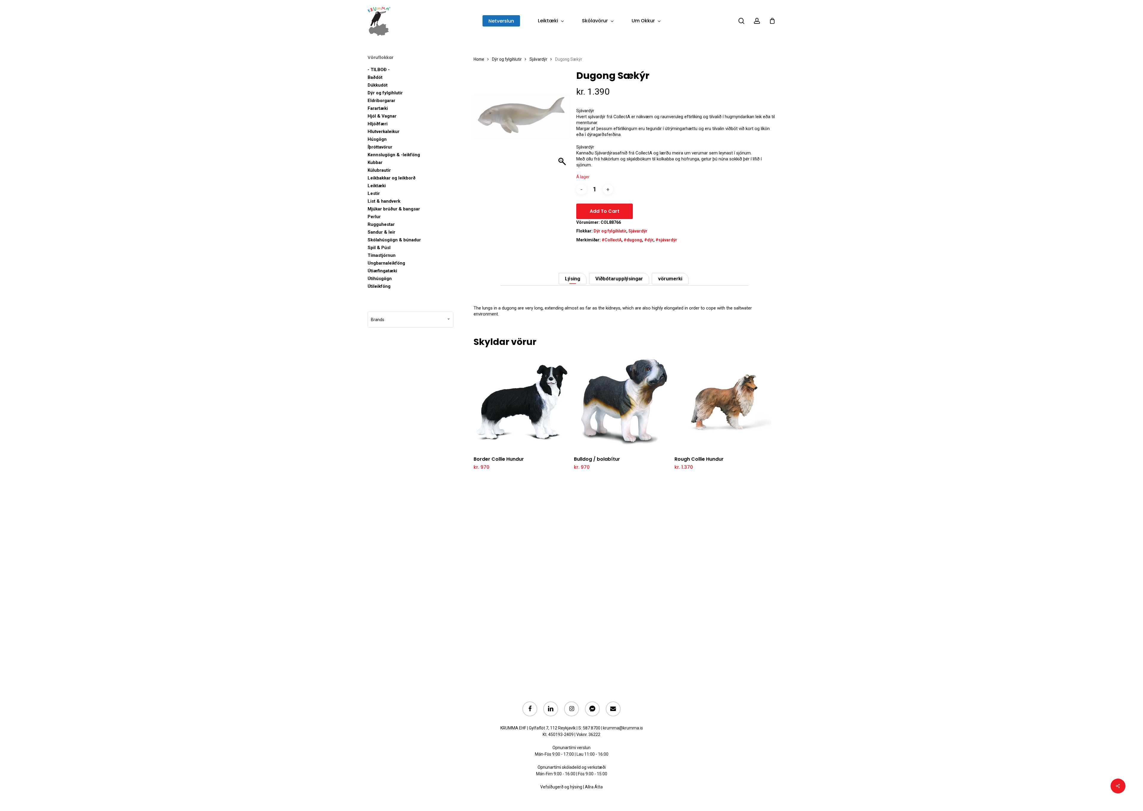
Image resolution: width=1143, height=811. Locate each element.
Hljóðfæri (378, 123)
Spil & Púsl (379, 247)
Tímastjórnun (382, 255)
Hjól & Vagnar (382, 116)
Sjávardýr (538, 59)
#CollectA (612, 239)
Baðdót (375, 77)
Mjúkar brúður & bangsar (394, 209)
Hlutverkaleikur (383, 131)
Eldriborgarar (381, 100)
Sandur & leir (381, 232)
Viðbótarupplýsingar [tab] (619, 279)
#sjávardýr (666, 239)
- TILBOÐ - (379, 69)
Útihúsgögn (380, 278)
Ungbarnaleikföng (386, 263)
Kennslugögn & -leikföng (394, 154)
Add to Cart (604, 211)
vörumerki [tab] (670, 279)
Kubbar (375, 162)
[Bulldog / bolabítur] (622, 402)
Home (479, 59)
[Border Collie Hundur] (522, 402)
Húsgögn (377, 139)
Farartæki (378, 108)
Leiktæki (377, 185)
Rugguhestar (381, 224)
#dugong (633, 239)
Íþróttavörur (380, 147)
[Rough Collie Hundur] (722, 402)
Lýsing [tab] (572, 279)
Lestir (374, 193)
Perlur (374, 216)
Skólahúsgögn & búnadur (394, 240)
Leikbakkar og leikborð (392, 178)
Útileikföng (379, 286)
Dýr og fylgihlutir (385, 93)
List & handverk (384, 201)
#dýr (648, 239)
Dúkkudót (378, 85)
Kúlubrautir (379, 170)
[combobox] (410, 320)
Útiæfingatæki (382, 271)
